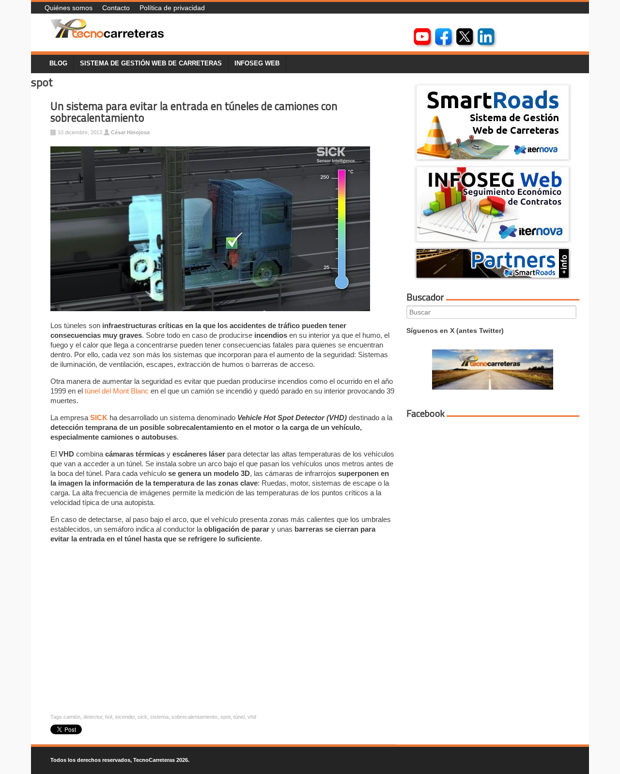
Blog (58, 63)
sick (142, 717)
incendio (125, 717)
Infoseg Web (256, 63)
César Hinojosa (130, 132)
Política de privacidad (172, 8)
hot (108, 717)
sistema (159, 717)
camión (71, 717)
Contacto (116, 8)
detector (92, 717)
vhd (252, 717)
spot (225, 717)
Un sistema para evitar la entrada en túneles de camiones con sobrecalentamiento (194, 112)
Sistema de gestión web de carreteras (151, 63)
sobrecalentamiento (194, 717)
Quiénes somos (69, 8)
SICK (99, 417)
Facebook (425, 413)
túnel (239, 717)
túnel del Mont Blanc (117, 391)
